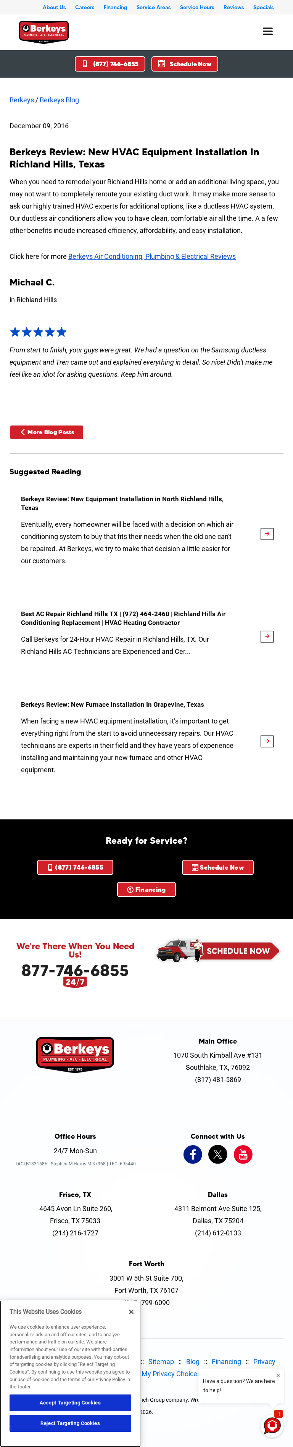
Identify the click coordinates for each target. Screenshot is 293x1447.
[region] (70, 1373)
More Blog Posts (50, 432)
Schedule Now (190, 64)
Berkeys (22, 100)
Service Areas (154, 7)
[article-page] (267, 534)
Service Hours (197, 7)
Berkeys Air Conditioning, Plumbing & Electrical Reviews (152, 256)
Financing (115, 7)
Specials (263, 7)
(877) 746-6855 (116, 64)
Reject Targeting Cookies (70, 1423)
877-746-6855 (75, 970)
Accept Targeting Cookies (70, 1403)
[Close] (131, 1312)
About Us (54, 7)
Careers (85, 7)
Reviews (234, 7)
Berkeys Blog (59, 100)
